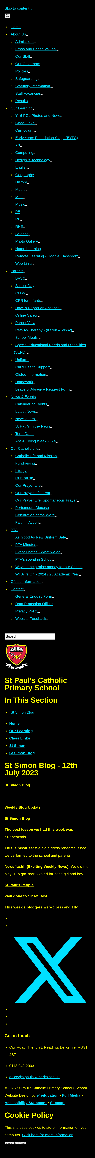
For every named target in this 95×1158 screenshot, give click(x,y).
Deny (16, 1143)
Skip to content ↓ (18, 8)
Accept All (9, 1143)
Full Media (71, 1095)
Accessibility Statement (26, 1103)
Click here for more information (47, 1135)
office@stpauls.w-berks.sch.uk (34, 1077)
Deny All (22, 1143)
